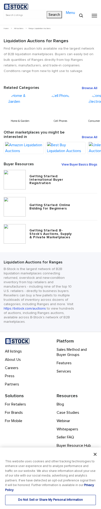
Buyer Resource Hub (74, 445)
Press (9, 376)
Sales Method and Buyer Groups (72, 352)
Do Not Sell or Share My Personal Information (50, 499)
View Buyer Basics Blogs (79, 164)
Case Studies (68, 413)
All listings (13, 351)
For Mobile (13, 421)
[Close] (95, 454)
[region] (50, 478)
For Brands (14, 413)
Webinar (63, 421)
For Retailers (15, 404)
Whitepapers (67, 429)
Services (64, 371)
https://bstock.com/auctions (25, 308)
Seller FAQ (65, 437)
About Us (13, 360)
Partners (12, 384)
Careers (11, 368)
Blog (60, 404)
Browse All (89, 88)
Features (64, 363)
